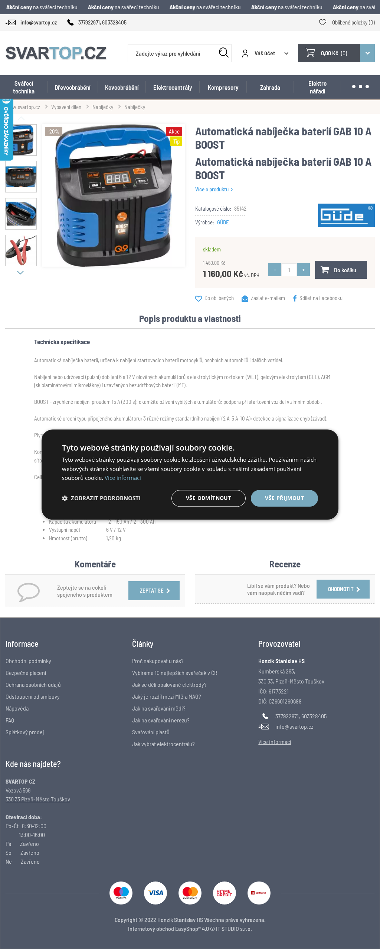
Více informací (123, 478)
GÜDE (223, 222)
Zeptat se (152, 590)
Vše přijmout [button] (284, 497)
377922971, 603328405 (301, 715)
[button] (101, 498)
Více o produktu (212, 189)
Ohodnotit (341, 589)
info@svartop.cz (294, 726)
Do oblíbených (219, 297)
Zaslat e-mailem (268, 297)
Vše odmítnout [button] (208, 497)
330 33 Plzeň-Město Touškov (38, 799)
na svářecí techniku (43, 6)
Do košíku (345, 269)
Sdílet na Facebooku (321, 297)
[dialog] (190, 474)
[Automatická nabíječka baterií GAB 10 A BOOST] (113, 195)
